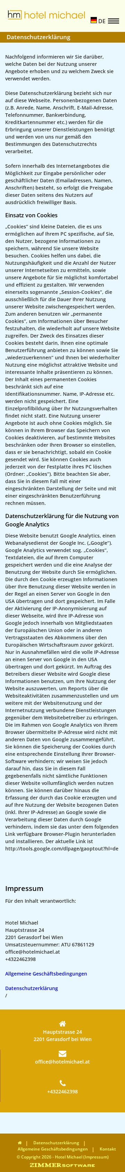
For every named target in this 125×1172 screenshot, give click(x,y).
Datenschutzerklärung (31, 988)
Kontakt (108, 1149)
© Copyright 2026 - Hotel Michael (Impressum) (63, 1157)
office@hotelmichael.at (62, 1061)
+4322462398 (62, 1091)
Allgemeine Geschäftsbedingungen (46, 973)
